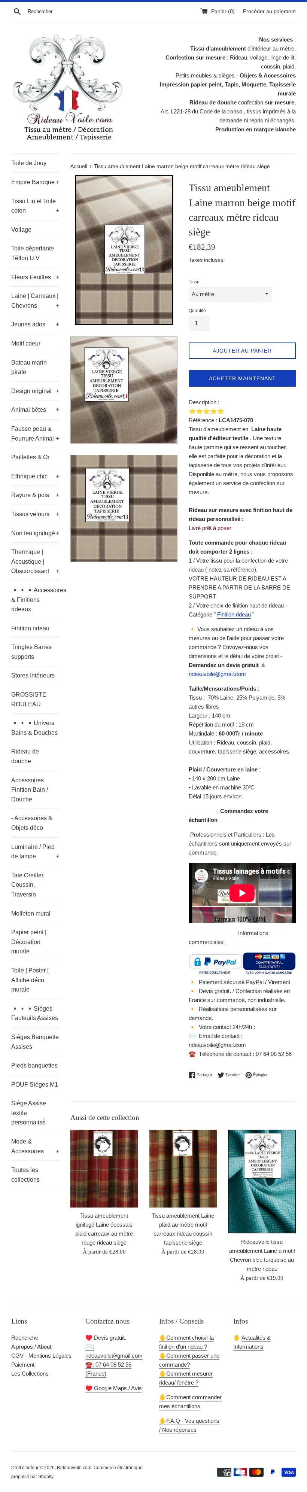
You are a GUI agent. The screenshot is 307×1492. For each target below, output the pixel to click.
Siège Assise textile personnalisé (28, 1113)
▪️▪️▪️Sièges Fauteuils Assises (34, 1013)
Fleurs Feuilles (35, 277)
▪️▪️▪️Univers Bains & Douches (34, 728)
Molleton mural (31, 913)
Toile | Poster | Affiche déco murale (30, 980)
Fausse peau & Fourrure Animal (35, 434)
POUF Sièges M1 (34, 1084)
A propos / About (31, 1346)
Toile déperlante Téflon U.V (32, 253)
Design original (35, 391)
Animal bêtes (35, 410)
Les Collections (30, 1373)
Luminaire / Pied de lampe (35, 852)
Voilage (21, 229)
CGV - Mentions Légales (41, 1355)
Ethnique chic (35, 476)
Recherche (24, 1337)
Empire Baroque (35, 182)
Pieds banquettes (34, 1065)
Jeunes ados (35, 324)
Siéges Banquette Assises (35, 1042)
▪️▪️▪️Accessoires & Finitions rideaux (35, 599)
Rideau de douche (25, 756)
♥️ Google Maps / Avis (113, 1388)
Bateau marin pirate (29, 367)
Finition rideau (30, 628)
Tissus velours (35, 514)
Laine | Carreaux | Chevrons (35, 301)
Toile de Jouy (28, 163)
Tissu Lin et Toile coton (35, 206)
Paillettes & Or (30, 457)
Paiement (22, 1364)
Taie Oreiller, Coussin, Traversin (28, 885)
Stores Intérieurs (33, 675)
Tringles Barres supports (31, 652)
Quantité (197, 310)
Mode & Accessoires (35, 1146)
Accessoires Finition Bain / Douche (29, 790)
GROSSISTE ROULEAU (28, 699)
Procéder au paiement (269, 11)
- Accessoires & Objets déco (31, 823)
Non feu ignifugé (35, 533)
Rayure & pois (35, 495)
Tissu (194, 281)
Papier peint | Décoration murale (28, 941)
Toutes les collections (25, 1175)
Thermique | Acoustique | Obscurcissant (35, 561)
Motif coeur (25, 343)
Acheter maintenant (242, 378)
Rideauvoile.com (74, 1467)
